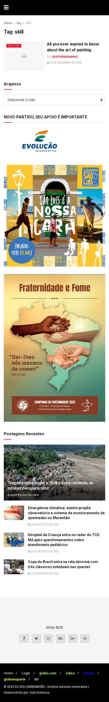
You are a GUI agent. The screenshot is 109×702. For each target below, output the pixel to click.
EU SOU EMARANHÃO (30, 687)
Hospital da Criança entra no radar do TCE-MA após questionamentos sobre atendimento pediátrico (64, 540)
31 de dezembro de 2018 (65, 62)
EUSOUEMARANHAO (65, 56)
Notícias (14, 45)
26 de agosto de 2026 (24, 495)
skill (28, 23)
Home (8, 23)
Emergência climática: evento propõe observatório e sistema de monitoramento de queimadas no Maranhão (66, 513)
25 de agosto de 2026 (44, 551)
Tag (18, 23)
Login (26, 673)
